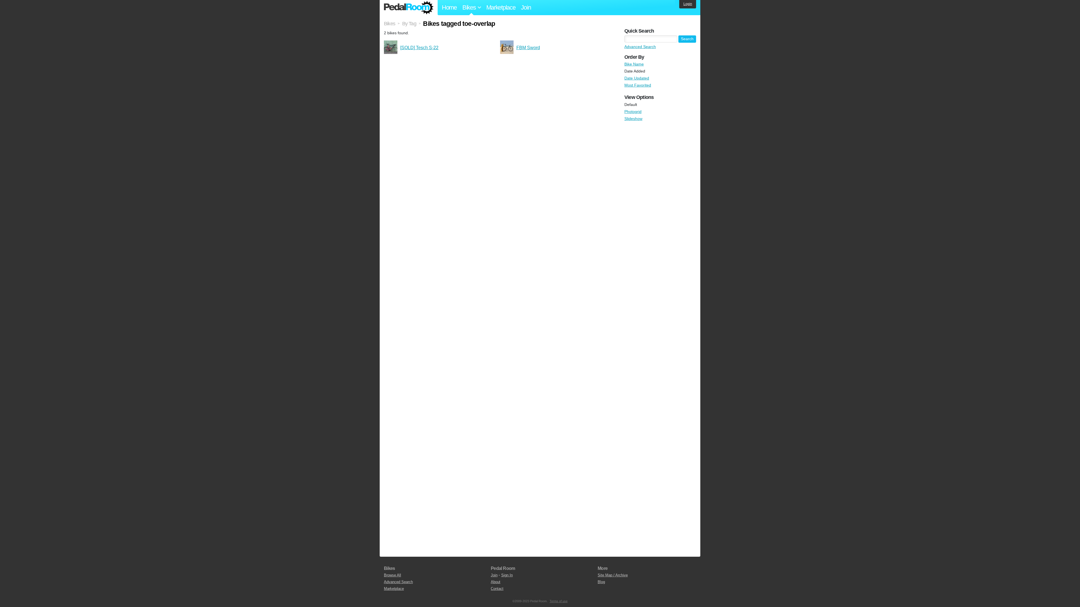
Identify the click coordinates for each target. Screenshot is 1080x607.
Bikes (389, 23)
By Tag (409, 23)
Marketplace (501, 7)
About (495, 582)
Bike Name (634, 64)
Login (687, 4)
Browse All (392, 575)
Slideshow (633, 118)
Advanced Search (640, 46)
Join (526, 7)
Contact (497, 588)
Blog (601, 582)
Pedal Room (408, 7)
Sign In (507, 575)
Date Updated (636, 78)
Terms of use (559, 601)
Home (449, 7)
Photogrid (633, 111)
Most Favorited (637, 85)
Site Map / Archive (613, 575)
